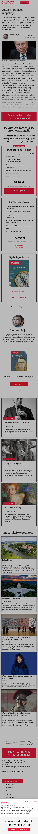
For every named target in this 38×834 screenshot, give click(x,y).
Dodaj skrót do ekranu (19, 829)
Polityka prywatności (31, 801)
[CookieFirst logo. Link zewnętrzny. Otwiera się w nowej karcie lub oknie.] (4, 803)
